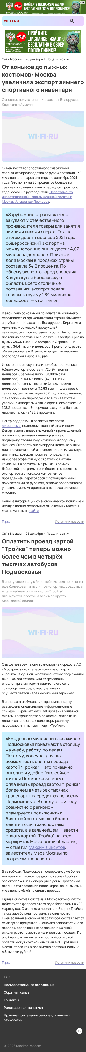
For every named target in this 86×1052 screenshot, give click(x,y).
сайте (34, 510)
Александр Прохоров (32, 201)
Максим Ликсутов (47, 847)
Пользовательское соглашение (29, 984)
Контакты (11, 1000)
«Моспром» (11, 425)
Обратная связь (16, 992)
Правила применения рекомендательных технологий (37, 1017)
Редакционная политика (23, 1007)
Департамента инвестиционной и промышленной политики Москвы (37, 197)
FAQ (7, 977)
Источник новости (69, 521)
